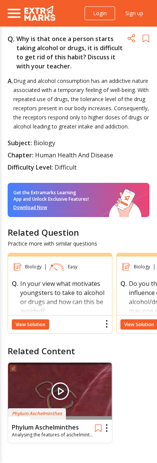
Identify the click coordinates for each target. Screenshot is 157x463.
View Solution (30, 324)
